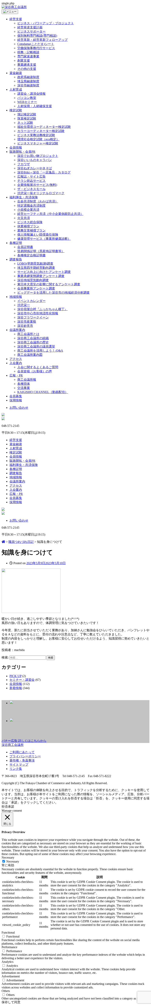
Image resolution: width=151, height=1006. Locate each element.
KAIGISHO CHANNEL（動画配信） (42, 392)
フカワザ (23, 164)
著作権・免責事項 (22, 760)
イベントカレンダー (31, 301)
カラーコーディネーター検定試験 (40, 131)
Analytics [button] (7, 961)
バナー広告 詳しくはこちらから (24, 740)
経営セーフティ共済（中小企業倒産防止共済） (50, 213)
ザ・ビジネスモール (31, 189)
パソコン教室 (26, 97)
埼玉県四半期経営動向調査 (36, 267)
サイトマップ (18, 764)
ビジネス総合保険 (29, 222)
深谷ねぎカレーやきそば (34, 168)
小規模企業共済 (28, 209)
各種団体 (23, 383)
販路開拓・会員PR (22, 151)
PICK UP (15, 676)
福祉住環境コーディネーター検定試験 (44, 126)
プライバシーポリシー (25, 756)
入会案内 (15, 363)
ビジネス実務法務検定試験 (36, 135)
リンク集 (15, 768)
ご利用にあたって (22, 752)
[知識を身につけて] (31, 612)
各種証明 (15, 242)
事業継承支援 (26, 64)
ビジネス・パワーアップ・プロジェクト (45, 23)
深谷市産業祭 (26, 321)
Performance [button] (9, 947)
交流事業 (23, 388)
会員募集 (15, 396)
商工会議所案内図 (29, 354)
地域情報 (15, 296)
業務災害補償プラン (31, 230)
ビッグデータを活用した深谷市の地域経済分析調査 (53, 292)
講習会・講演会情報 (31, 93)
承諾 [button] (11, 806)
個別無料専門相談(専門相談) (37, 35)
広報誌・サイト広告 (31, 176)
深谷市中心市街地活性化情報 (37, 313)
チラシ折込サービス (31, 180)
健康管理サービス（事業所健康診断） (44, 238)
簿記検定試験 (26, 114)
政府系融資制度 (28, 77)
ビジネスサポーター (31, 31)
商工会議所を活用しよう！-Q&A (40, 350)
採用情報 (15, 400)
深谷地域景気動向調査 (33, 280)
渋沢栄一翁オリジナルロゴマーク (40, 193)
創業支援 (23, 60)
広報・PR (16, 375)
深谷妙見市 (25, 325)
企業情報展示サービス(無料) (37, 184)
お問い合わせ (18, 407)
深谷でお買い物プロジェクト (37, 155)
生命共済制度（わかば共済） (37, 201)
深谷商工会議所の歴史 (33, 342)
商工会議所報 (26, 379)
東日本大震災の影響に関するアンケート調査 (48, 284)
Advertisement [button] (11, 976)
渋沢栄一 (23, 305)
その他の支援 (26, 68)
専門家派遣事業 (28, 56)
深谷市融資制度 (28, 85)
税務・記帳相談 (28, 52)
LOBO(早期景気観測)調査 (35, 263)
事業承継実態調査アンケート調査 (40, 276)
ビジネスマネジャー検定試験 (37, 143)
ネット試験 (25, 122)
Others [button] (6, 991)
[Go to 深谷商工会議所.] (3, 541)
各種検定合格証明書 (31, 255)
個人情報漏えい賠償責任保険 (37, 234)
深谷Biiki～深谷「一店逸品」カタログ (44, 172)
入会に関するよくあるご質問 (37, 367)
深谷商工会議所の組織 (33, 338)
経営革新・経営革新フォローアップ (42, 39)
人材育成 (15, 89)
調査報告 (15, 259)
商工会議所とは (28, 334)
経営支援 (15, 19)
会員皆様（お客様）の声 (34, 371)
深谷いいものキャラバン (34, 160)
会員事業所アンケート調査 (36, 288)
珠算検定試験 (26, 118)
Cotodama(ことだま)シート (35, 44)
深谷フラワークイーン (33, 317)
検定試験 (15, 110)
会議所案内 (17, 330)
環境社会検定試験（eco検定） (38, 139)
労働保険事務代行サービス (36, 48)
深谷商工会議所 (13, 745)
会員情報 (15, 147)
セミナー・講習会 (22, 679)
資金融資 (15, 73)
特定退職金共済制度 (31, 205)
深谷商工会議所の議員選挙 (36, 346)
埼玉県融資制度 (28, 81)
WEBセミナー (27, 102)
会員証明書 (25, 247)
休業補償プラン (28, 226)
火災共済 (23, 218)
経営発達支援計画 (29, 27)
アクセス (15, 359)
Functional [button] (8, 932)
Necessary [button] (8, 857)
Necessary (12, 861)
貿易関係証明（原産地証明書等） (40, 251)
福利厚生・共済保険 (23, 197)
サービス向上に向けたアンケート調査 (44, 272)
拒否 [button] (5, 806)
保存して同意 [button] (11, 1002)
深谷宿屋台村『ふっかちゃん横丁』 (42, 309)
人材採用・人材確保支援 (34, 106)
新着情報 (15, 688)
